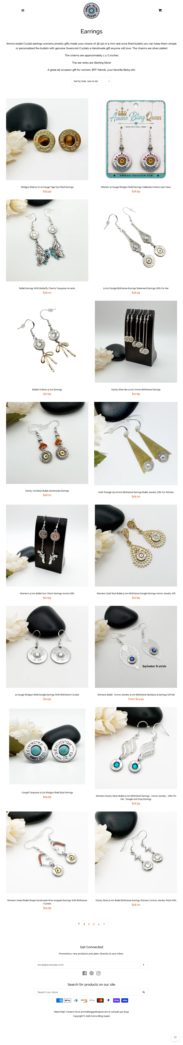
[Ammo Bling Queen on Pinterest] (91, 974)
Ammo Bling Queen (100, 1016)
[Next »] (104, 924)
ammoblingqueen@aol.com (94, 1012)
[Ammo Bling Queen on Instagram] (98, 974)
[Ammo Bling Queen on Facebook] (84, 974)
